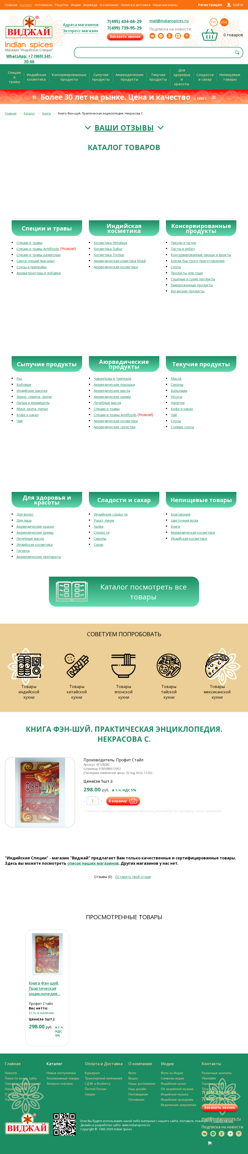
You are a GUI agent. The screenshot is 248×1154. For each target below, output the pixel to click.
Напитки (178, 402)
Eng (224, 22)
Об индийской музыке (177, 1089)
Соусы (176, 267)
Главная (11, 5)
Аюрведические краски (35, 526)
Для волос (25, 514)
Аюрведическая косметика (116, 267)
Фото (132, 1073)
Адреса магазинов (81, 24)
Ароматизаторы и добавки (38, 273)
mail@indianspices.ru (169, 20)
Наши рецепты (16, 1089)
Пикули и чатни (183, 242)
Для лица (23, 520)
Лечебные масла (107, 402)
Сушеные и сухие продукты (193, 279)
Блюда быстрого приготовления (198, 261)
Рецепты (62, 5)
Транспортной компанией (103, 1078)
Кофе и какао (27, 415)
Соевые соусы (182, 427)
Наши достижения (141, 1083)
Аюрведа (90, 5)
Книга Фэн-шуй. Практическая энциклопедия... (44, 988)
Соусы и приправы (31, 267)
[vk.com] (152, 36)
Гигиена (23, 550)
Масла (176, 378)
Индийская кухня (173, 1083)
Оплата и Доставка (104, 1063)
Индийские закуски (31, 390)
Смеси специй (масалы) (35, 261)
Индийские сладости (111, 514)
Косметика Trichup (109, 254)
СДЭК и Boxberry (97, 1083)
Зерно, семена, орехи (34, 396)
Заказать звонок (125, 36)
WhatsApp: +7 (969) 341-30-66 (29, 58)
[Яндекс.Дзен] (178, 36)
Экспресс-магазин (80, 30)
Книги (46, 113)
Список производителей (23, 1083)
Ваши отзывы (124, 128)
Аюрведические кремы (112, 396)
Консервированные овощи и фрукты (201, 254)
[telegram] (161, 36)
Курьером (92, 1073)
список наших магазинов (93, 863)
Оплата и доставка (135, 5)
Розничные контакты (217, 1073)
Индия (76, 5)
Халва (98, 526)
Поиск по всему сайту (21, 1078)
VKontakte (209, 1078)
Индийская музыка (174, 1094)
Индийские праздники (177, 1099)
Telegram (209, 1089)
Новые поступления (61, 1073)
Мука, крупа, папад (32, 408)
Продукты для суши (187, 273)
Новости (11, 1073)
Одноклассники (213, 1083)
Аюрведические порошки (114, 384)
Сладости (101, 532)
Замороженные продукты (192, 285)
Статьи (9, 1099)
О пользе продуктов (20, 1094)
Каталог (26, 5)
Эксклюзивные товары (62, 1078)
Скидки (90, 1094)
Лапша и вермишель (33, 402)
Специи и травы (29, 242)
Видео (133, 1078)
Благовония (180, 514)
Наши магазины (165, 5)
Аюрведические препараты (38, 556)
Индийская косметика (34, 544)
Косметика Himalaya (110, 242)
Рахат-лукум (104, 520)
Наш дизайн (137, 1089)
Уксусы (176, 396)
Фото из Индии (172, 1073)
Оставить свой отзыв (133, 876)
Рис (19, 378)
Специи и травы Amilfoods (37, 248)
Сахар (98, 544)
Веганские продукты (187, 291)
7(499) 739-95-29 (124, 28)
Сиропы (177, 384)
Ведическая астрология (178, 1105)
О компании (109, 5)
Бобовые (23, 384)
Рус (213, 22)
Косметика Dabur (108, 248)
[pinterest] (187, 36)
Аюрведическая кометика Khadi (120, 261)
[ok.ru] (169, 36)
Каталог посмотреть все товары (143, 592)
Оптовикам (43, 5)
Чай (19, 421)
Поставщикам (138, 1094)
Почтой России (95, 1089)
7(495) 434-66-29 (124, 21)
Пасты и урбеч (183, 248)
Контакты (211, 1063)
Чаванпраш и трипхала (112, 378)
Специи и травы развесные (38, 254)
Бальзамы (179, 390)
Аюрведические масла (112, 390)
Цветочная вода (184, 520)
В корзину (118, 801)
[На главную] (29, 38)
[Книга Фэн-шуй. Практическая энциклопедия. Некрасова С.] (47, 954)
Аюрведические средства (114, 427)
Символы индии (172, 1078)
